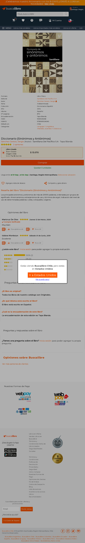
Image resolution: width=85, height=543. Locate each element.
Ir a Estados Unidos (42, 275)
